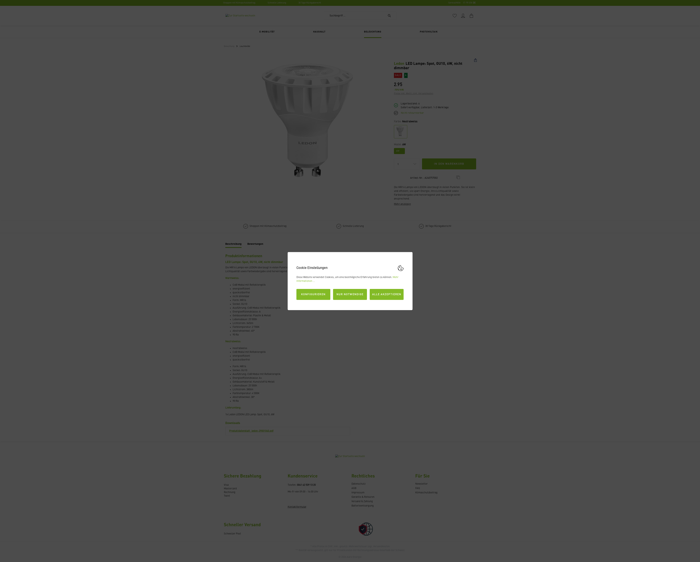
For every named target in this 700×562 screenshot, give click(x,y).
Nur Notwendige (350, 294)
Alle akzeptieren (386, 294)
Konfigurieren (313, 294)
